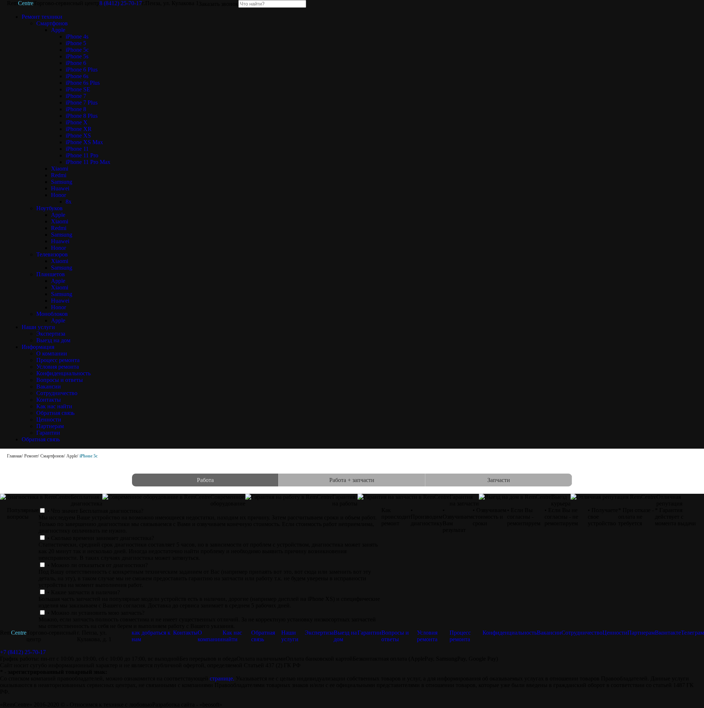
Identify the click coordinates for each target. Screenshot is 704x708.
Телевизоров (52, 254)
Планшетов (50, 274)
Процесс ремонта (58, 360)
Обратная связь (55, 413)
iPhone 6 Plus (82, 69)
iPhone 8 (76, 109)
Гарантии (48, 433)
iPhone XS (78, 135)
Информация (38, 347)
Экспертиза (50, 334)
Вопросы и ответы (59, 380)
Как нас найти (54, 406)
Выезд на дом (53, 340)
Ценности (48, 419)
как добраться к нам (151, 635)
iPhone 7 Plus (82, 102)
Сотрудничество (56, 393)
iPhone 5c (77, 50)
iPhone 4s (77, 36)
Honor (58, 195)
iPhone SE (78, 89)
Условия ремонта (57, 367)
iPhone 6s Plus (83, 83)
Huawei (60, 188)
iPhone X (77, 122)
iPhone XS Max (84, 142)
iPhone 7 (76, 96)
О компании (51, 353)
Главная (14, 456)
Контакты (48, 400)
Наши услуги (38, 327)
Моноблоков (52, 314)
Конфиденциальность (63, 373)
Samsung (61, 182)
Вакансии (48, 386)
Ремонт (31, 456)
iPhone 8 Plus (82, 116)
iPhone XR (79, 129)
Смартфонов (52, 23)
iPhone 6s (77, 76)
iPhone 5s (77, 56)
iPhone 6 (76, 63)
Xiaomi (59, 168)
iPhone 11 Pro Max (88, 162)
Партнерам (50, 426)
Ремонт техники (42, 17)
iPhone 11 (77, 149)
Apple (58, 30)
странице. (222, 678)
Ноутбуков (49, 208)
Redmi (58, 175)
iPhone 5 (76, 43)
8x (69, 201)
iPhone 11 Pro (82, 155)
